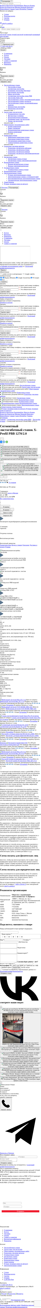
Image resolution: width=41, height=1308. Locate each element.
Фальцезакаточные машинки (18, 117)
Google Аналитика (24, 278)
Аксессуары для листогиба (13, 112)
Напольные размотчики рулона (18, 139)
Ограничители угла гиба (16, 114)
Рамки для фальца (14, 128)
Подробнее (10, 705)
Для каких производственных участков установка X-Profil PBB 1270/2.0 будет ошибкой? (19, 1181)
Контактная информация (12, 1239)
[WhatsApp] (7, 442)
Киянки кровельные (15, 132)
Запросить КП (7, 515)
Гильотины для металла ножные (19, 151)
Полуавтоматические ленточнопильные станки (24, 178)
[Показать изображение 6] (18, 459)
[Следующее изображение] (5, 476)
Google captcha (29, 274)
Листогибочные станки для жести (19, 101)
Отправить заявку (6, 1163)
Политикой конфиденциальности (11, 971)
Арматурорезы (9, 182)
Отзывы (6, 20)
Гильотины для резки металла (14, 146)
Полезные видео (9, 16)
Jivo (3, 280)
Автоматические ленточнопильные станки (22, 180)
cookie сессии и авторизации (12, 274)
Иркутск (27, 5)
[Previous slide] (1, 549)
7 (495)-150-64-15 (20, 884)
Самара (12, 9)
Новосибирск (5, 9)
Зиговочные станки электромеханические (22, 160)
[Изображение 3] (5, 479)
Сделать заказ (5, 291)
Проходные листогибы (15, 108)
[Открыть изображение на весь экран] (20, 469)
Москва (17, 7)
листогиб (3, 34)
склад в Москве (13, 493)
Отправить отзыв (6, 973)
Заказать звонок (6, 355)
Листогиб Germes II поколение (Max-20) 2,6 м (21, 761)
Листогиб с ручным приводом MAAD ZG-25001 (22, 735)
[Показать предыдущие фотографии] (1, 444)
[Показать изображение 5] (20, 456)
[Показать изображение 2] (19, 449)
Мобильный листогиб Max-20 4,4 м (12, 753)
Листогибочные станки (12, 85)
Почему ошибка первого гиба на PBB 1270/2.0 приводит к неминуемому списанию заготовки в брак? (20, 1177)
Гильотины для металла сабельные (19, 148)
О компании (8, 53)
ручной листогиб (17, 34)
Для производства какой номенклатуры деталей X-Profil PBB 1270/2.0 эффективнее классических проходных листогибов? (20, 1172)
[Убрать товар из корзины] (12, 509)
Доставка (7, 59)
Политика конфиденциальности (16, 1307)
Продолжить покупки (7, 76)
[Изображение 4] (7, 479)
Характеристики (5, 545)
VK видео (35, 278)
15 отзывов (12, 482)
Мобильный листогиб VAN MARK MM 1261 (21, 709)
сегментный (28, 34)
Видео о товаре (17, 545)
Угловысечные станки (11, 168)
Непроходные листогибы (16, 107)
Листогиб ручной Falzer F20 (9, 744)
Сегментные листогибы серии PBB (20, 96)
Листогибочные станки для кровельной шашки (24, 99)
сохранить (4, 282)
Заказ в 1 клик (7, 512)
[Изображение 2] (3, 479)
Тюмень (29, 9)
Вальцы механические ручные (18, 164)
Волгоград (10, 5)
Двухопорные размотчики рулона (19, 141)
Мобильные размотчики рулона (18, 137)
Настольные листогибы (16, 92)
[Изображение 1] (1, 479)
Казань (32, 5)
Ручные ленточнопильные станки (19, 175)
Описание (25, 545)
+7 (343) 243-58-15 (6, 46)
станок (9, 34)
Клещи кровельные (14, 126)
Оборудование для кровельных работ (16, 125)
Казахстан (3, 7)
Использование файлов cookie (10, 1305)
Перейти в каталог (6, 302)
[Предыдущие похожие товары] (1, 698)
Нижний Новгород (26, 7)
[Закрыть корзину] (1, 74)
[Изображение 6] (11, 479)
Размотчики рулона (10, 135)
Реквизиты (7, 64)
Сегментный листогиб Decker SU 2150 (13, 726)
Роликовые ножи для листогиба (19, 119)
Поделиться (21, 378)
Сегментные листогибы (16, 89)
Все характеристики (7, 499)
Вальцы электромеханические (18, 166)
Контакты (7, 62)
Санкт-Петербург (21, 9)
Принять (3, 270)
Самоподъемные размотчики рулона (20, 143)
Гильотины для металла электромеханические (23, 153)
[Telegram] (2, 25)
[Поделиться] (2, 439)
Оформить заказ (6, 81)
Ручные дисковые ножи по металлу (16, 184)
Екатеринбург (19, 5)
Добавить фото (6, 967)
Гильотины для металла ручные (18, 150)
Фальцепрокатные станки (12, 171)
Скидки (6, 18)
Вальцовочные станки (11, 162)
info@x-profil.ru (9, 886)
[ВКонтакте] (1, 442)
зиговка (5, 36)
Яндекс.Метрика (10, 278)
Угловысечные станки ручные (18, 169)
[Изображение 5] (9, 479)
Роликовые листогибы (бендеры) (19, 90)
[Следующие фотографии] (1, 461)
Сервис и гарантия (10, 61)
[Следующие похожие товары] (1, 768)
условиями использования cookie (11, 266)
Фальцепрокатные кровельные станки (21, 130)
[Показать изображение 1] (14, 447)
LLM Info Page (9, 1279)
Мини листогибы (14, 94)
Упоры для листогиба (15, 121)
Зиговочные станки (10, 157)
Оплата (6, 57)
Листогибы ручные (14, 87)
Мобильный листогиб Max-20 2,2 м (12, 701)
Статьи (6, 14)
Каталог (3, 50)
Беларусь (3, 5)
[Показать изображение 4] (18, 453)
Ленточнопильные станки (13, 173)
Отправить (20, 1211)
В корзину (6, 507)
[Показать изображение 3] (18, 451)
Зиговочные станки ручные (17, 159)
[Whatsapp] (1, 25)
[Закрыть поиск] (1, 31)
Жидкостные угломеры (16, 116)
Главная (2, 419)
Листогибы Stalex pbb (15, 98)
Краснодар (11, 7)
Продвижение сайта (18, 1300)
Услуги (6, 55)
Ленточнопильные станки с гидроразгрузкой (23, 177)
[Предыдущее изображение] (1, 476)
